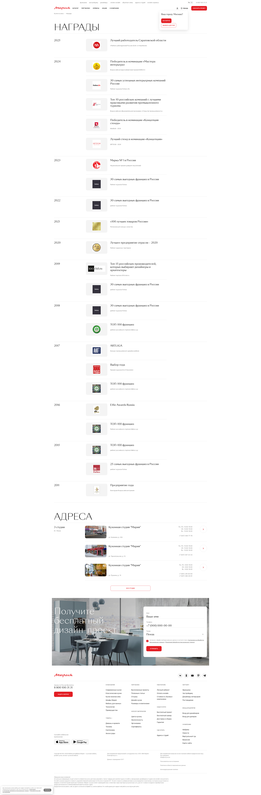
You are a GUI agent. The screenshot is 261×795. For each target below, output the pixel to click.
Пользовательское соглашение (169, 761)
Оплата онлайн (162, 693)
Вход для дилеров (188, 708)
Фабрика (185, 730)
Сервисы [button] (96, 8)
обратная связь (127, 2)
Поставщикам (187, 700)
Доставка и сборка (164, 719)
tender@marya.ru (112, 755)
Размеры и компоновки (140, 703)
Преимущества (112, 710)
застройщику (93, 2)
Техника (109, 727)
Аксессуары (110, 733)
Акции (104, 8)
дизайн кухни (58, 755)
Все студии (130, 588)
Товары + (109, 718)
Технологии (110, 707)
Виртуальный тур (189, 736)
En (191, 2)
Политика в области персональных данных (173, 765)
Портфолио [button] (85, 8)
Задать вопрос (63, 694)
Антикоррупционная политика (169, 769)
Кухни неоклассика (113, 697)
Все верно (166, 20)
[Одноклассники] (186, 675)
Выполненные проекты (140, 690)
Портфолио (135, 685)
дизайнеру (104, 2)
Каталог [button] (75, 8)
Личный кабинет (163, 690)
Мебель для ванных (113, 703)
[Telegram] (204, 675)
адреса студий (140, 2)
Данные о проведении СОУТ (115, 759)
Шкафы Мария (111, 700)
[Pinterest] (198, 675)
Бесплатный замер (164, 716)
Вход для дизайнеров (190, 713)
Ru (189, 2)
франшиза (83, 2)
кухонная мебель (91, 753)
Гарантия (160, 722)
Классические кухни (114, 693)
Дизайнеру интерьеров (191, 697)
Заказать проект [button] (199, 8)
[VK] (180, 675)
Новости (185, 733)
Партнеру (185, 685)
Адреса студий (162, 735)
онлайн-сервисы (153, 2)
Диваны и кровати (113, 723)
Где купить (161, 730)
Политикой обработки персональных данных (180, 642)
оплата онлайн (115, 2)
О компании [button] (114, 8)
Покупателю (161, 685)
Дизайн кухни (136, 700)
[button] (184, 8)
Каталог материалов (138, 711)
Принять (47, 790)
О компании (186, 724)
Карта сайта (187, 743)
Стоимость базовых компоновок (164, 698)
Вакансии (186, 740)
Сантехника (110, 730)
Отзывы (134, 697)
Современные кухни (113, 690)
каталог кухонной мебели (70, 755)
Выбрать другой (169, 25)
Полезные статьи (138, 693)
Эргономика (136, 723)
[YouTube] (192, 675)
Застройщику (187, 693)
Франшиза (186, 690)
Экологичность (137, 720)
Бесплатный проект (164, 712)
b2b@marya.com (165, 757)
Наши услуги (161, 707)
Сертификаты (136, 727)
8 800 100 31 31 (201, 2)
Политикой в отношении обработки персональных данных (19, 790)
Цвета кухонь (136, 717)
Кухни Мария (110, 685)
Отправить (154, 648)
